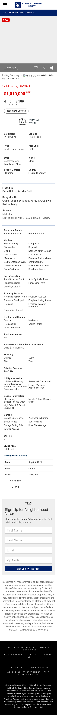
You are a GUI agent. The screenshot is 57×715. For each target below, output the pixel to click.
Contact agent (11, 68)
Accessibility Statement (24, 672)
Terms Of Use (17, 668)
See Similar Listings (16, 111)
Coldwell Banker (19, 647)
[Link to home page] (28, 5)
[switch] (36, 68)
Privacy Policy (39, 668)
